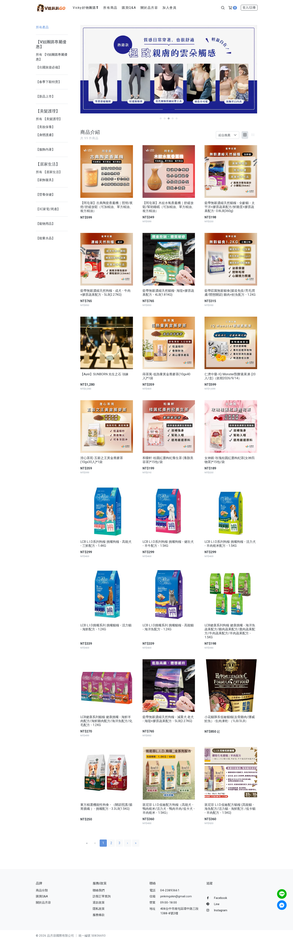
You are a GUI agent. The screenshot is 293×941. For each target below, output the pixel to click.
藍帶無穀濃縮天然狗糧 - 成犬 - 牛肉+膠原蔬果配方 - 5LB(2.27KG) (105, 293)
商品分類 (42, 890)
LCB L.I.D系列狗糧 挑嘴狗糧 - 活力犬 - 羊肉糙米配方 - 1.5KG (230, 544)
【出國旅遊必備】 (48, 67)
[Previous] (93, 72)
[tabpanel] (116, 69)
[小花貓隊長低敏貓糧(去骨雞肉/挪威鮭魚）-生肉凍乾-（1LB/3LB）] (231, 685)
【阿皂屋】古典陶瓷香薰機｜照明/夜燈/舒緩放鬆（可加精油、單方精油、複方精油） (106, 207)
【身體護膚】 (45, 135)
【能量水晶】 (45, 238)
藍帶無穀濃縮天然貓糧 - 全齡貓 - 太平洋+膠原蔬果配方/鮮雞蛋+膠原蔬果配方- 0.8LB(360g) (230, 207)
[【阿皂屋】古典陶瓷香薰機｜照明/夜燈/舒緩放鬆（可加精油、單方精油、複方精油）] (106, 171)
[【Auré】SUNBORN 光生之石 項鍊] (106, 343)
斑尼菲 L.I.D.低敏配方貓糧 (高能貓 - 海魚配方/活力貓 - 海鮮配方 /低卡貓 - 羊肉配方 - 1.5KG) (230, 809)
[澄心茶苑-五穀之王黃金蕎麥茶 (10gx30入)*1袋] (106, 426)
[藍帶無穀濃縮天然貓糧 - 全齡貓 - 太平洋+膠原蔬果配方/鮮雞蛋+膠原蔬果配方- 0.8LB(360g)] (231, 171)
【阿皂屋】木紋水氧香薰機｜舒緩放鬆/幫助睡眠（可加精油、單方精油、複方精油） (169, 207)
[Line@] (282, 894)
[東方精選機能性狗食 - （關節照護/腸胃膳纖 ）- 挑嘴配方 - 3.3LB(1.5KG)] (106, 773)
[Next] (244, 72)
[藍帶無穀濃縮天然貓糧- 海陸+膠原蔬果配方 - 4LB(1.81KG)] (169, 259)
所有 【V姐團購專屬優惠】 (51, 57)
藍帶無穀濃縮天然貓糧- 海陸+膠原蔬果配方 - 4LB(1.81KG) (168, 293)
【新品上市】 (45, 96)
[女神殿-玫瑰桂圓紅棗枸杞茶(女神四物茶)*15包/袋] (231, 426)
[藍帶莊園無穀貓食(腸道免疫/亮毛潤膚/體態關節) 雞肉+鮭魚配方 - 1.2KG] (231, 259)
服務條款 (99, 915)
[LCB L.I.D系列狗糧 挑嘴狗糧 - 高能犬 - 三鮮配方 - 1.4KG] (106, 510)
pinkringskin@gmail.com (176, 896)
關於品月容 (149, 8)
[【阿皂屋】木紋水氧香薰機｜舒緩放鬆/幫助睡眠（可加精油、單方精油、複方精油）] (169, 171)
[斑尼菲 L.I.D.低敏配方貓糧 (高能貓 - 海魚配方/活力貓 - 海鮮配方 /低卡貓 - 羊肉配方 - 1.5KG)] (231, 773)
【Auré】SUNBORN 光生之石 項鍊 (104, 374)
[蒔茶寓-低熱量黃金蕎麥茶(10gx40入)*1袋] (169, 343)
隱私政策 (99, 908)
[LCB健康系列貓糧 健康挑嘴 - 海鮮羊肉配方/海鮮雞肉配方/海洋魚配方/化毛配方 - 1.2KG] (106, 685)
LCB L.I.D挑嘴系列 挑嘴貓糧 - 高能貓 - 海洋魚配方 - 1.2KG (168, 627)
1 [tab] (161, 118)
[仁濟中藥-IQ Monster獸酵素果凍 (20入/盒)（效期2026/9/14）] (231, 343)
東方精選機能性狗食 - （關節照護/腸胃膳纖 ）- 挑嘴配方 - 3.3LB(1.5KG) (106, 807)
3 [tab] (169, 118)
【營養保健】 (45, 194)
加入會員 (169, 8)
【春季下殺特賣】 (48, 82)
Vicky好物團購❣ (86, 8)
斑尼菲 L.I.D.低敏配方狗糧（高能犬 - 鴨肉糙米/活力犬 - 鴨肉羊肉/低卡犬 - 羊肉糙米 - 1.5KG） (169, 809)
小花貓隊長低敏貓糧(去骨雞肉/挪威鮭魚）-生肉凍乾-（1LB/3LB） (230, 719)
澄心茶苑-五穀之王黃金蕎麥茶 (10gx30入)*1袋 (101, 460)
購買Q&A (129, 8)
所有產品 (42, 27)
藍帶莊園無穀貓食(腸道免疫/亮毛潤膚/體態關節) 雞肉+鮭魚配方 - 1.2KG (230, 293)
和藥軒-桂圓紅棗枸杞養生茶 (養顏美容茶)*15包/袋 (168, 460)
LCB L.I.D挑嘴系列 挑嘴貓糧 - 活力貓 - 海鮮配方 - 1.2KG (106, 627)
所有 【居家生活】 (49, 172)
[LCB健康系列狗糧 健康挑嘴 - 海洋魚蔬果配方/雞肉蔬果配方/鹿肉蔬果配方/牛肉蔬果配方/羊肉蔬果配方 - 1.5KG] (231, 594)
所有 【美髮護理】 (49, 119)
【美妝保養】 (45, 127)
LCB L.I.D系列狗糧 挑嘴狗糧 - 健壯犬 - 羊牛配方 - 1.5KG (168, 544)
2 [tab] (165, 118)
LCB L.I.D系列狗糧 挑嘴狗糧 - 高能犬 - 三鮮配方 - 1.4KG (106, 544)
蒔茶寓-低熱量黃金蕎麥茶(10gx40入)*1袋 (166, 376)
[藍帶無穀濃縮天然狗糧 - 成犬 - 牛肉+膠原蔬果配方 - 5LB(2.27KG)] (106, 259)
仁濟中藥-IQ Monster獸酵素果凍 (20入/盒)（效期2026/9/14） (230, 376)
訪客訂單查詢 (102, 896)
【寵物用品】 (45, 224)
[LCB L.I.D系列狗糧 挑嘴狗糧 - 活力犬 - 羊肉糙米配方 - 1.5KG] (231, 510)
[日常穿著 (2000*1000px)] (116, 69)
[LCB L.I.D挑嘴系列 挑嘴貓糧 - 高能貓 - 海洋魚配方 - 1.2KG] (169, 594)
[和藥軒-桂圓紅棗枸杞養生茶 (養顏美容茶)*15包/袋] (169, 426)
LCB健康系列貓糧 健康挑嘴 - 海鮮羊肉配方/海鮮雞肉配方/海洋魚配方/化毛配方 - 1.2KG (106, 721)
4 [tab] (173, 118)
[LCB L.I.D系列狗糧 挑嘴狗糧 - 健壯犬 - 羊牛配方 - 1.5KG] (169, 510)
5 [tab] (177, 118)
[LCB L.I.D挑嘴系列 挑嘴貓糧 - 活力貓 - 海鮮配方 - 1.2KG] (106, 594)
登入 (249, 7)
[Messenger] (282, 905)
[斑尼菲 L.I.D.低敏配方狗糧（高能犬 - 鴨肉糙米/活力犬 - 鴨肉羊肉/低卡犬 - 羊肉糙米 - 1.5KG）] (169, 773)
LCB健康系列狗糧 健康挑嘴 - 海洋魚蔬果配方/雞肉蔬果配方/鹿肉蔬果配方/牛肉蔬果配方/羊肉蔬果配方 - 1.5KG (230, 631)
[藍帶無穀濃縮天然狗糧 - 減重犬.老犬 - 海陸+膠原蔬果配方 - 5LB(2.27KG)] (169, 685)
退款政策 (99, 902)
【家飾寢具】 (45, 180)
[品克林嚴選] (51, 7)
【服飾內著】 (45, 149)
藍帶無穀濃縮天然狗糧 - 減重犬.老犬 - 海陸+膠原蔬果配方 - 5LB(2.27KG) (168, 719)
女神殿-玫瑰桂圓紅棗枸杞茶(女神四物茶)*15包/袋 (230, 460)
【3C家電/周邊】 (48, 209)
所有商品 (110, 8)
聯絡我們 (99, 890)
